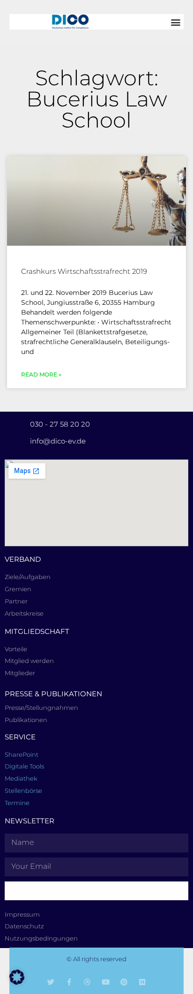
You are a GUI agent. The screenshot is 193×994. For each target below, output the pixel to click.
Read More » (41, 374)
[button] (176, 22)
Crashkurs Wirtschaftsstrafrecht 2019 (84, 271)
